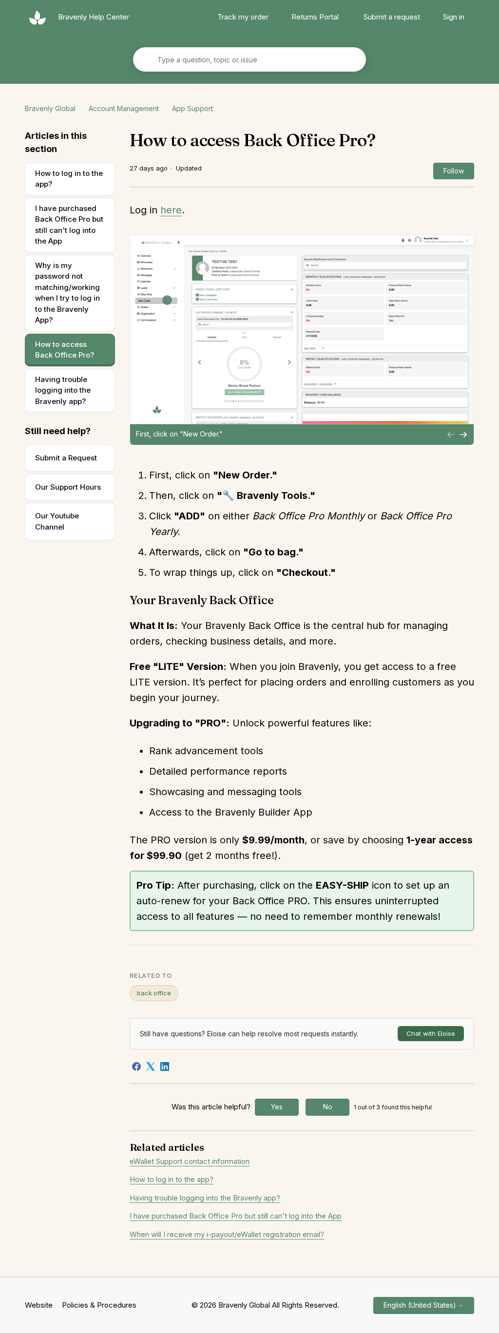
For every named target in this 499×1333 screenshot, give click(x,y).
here (171, 210)
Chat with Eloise (430, 1033)
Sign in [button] (453, 16)
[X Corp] (150, 1066)
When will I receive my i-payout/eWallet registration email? (227, 1234)
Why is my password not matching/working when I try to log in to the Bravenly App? (67, 293)
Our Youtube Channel (57, 521)
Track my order (243, 16)
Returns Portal (315, 16)
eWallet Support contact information (190, 1161)
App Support (192, 108)
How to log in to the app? (69, 179)
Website (39, 1305)
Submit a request (392, 16)
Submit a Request (66, 457)
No (327, 1107)
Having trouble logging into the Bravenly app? (63, 390)
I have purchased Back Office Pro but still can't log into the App (69, 225)
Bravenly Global (50, 108)
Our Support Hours (68, 487)
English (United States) (421, 1305)
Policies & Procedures (99, 1305)
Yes (277, 1107)
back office (154, 993)
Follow (453, 171)
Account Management (124, 108)
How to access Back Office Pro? (64, 350)
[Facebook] (136, 1066)
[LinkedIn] (164, 1066)
